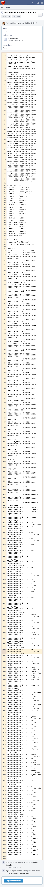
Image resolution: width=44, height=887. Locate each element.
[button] (42, 2)
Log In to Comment (13, 881)
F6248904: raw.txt (14, 38)
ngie (17, 23)
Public (17, 16)
